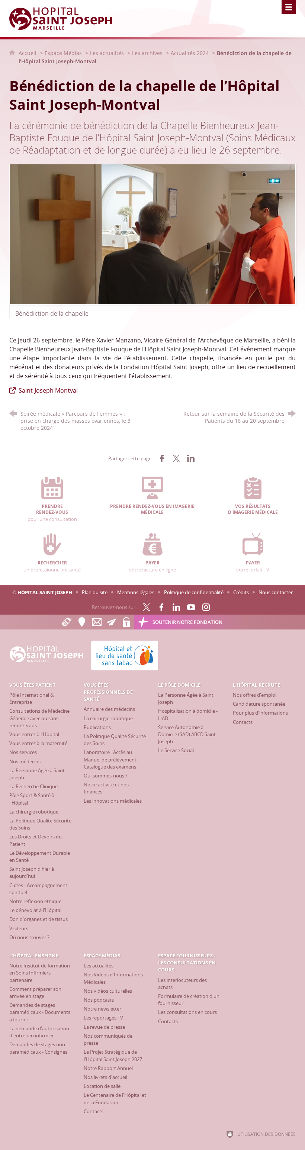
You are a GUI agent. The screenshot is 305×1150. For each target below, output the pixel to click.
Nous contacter (276, 592)
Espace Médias (63, 53)
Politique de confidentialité (194, 592)
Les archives (147, 53)
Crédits (241, 592)
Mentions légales (135, 592)
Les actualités (107, 53)
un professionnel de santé (52, 566)
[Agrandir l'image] (152, 233)
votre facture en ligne (152, 566)
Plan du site (94, 592)
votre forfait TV (252, 566)
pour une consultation (52, 512)
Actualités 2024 (190, 53)
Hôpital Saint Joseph (44, 592)
